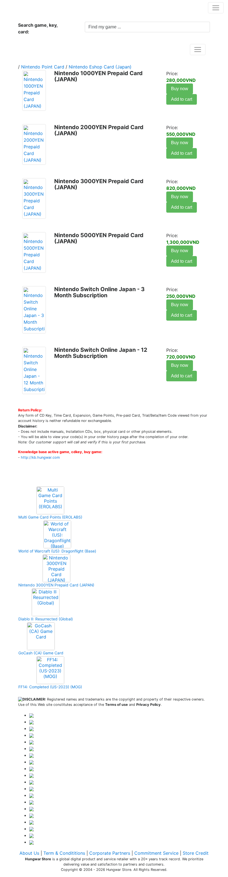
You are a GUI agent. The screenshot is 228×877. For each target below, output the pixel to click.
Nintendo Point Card (42, 67)
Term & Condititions (64, 853)
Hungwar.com (22, 7)
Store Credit (196, 853)
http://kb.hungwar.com (40, 457)
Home (30, 49)
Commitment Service (156, 853)
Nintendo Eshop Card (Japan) (100, 67)
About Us (29, 853)
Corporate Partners (109, 853)
